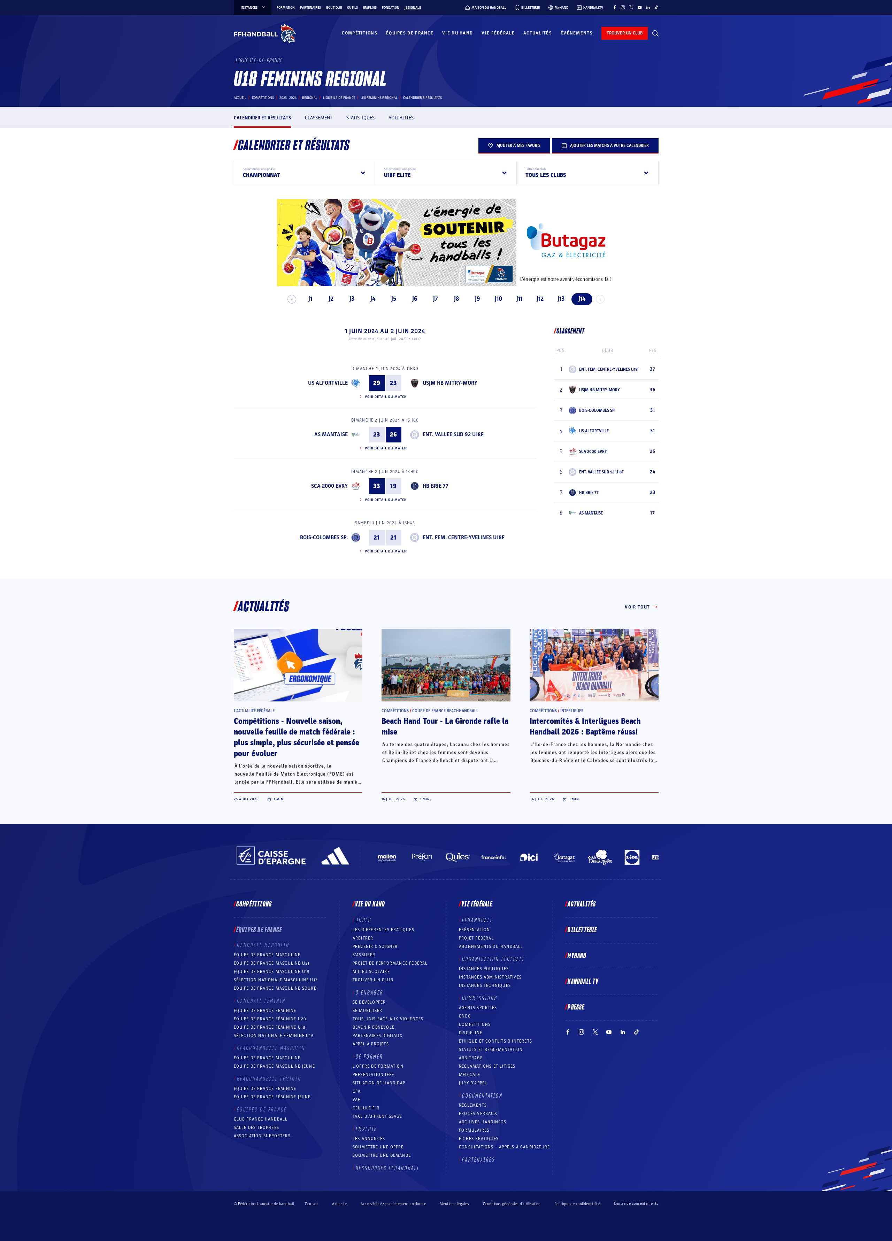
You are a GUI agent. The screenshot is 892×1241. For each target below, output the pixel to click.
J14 (581, 299)
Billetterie (582, 930)
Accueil (240, 98)
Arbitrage (471, 1057)
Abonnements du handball (491, 946)
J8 (456, 299)
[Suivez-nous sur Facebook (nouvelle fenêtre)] (615, 7)
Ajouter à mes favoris (518, 145)
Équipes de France (409, 33)
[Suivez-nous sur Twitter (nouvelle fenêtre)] (631, 7)
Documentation (482, 1096)
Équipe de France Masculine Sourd (275, 988)
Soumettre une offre (378, 1147)
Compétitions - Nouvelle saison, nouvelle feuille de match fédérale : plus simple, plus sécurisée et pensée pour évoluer (296, 737)
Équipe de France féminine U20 (270, 1018)
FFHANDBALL (477, 920)
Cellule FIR (366, 1108)
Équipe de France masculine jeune (274, 1066)
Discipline (470, 1032)
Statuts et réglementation (491, 1049)
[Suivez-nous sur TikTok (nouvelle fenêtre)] (656, 7)
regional (309, 98)
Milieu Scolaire (371, 971)
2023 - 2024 (288, 98)
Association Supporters (262, 1135)
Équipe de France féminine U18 (270, 1027)
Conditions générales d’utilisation (511, 1204)
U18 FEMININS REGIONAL (379, 98)
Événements (577, 33)
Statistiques (360, 118)
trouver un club (625, 33)
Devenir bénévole (373, 1027)
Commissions (480, 998)
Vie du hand (457, 33)
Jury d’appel (473, 1083)
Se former (369, 1057)
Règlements (473, 1105)
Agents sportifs (478, 1007)
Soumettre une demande (382, 1155)
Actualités (537, 33)
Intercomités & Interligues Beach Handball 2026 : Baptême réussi (585, 726)
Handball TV (583, 981)
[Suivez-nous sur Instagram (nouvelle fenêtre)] (623, 7)
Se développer (369, 1002)
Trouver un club (373, 979)
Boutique (334, 8)
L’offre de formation (378, 1066)
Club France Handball (261, 1119)
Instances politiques (484, 968)
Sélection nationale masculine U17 (276, 979)
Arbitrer (363, 938)
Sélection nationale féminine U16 (274, 1035)
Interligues (571, 710)
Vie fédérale (498, 33)
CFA (357, 1091)
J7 (435, 299)
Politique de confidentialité (577, 1204)
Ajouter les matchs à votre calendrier (609, 145)
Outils (352, 8)
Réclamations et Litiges (487, 1066)
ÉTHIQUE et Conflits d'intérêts (495, 1041)
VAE (357, 1099)
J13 (561, 299)
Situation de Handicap (379, 1083)
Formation (286, 8)
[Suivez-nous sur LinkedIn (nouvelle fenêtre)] (648, 7)
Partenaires (310, 8)
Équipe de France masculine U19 (272, 971)
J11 (519, 299)
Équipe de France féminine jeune (272, 1096)
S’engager (369, 993)
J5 (393, 299)
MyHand (577, 955)
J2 (331, 299)
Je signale (413, 8)
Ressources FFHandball (388, 1168)
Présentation (474, 929)
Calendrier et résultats (262, 118)
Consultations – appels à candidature (504, 1147)
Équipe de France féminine (265, 1010)
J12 (540, 299)
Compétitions (359, 33)
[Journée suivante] (600, 299)
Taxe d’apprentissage (377, 1116)
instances (249, 8)
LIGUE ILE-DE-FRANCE (339, 98)
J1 (310, 299)
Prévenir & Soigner (375, 946)
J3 (351, 299)
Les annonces (369, 1138)
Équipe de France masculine (267, 954)
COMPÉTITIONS (475, 1024)
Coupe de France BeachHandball (445, 710)
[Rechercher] (655, 33)
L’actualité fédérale (254, 710)
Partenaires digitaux (377, 1035)
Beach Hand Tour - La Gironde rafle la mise (445, 726)
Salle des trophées (256, 1127)
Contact (311, 1204)
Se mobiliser (367, 1010)
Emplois (370, 8)
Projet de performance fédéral (390, 963)
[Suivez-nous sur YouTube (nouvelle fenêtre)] (640, 7)
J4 (372, 299)
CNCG (465, 1016)
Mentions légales (454, 1204)
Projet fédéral (476, 938)
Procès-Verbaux (478, 1113)
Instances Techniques (485, 985)
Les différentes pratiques (383, 929)
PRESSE (576, 1007)
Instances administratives (490, 977)
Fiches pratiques (479, 1138)
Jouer (363, 920)
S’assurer (364, 954)
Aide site (339, 1204)
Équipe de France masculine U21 (272, 963)
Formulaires (474, 1130)
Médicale (469, 1074)
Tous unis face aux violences (388, 1018)
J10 (498, 299)
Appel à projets (371, 1044)
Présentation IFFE (373, 1074)
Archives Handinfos (483, 1122)
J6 (414, 299)
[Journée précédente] (291, 299)
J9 (477, 299)
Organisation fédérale (493, 959)
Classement (318, 118)
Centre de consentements (636, 1204)
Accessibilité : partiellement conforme (393, 1204)
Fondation (390, 8)
